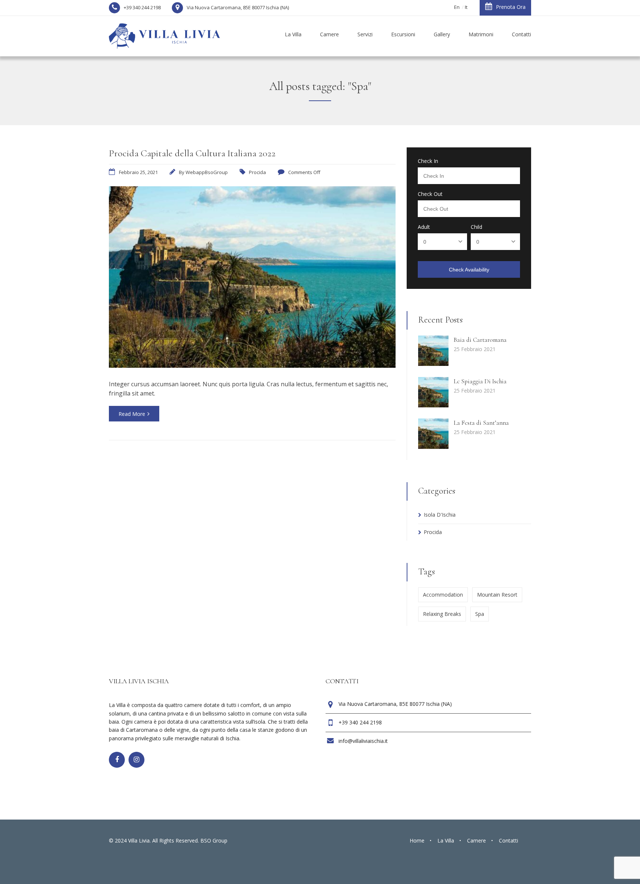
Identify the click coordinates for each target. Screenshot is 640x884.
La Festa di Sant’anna (481, 423)
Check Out (430, 194)
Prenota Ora (511, 6)
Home (417, 840)
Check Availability (469, 270)
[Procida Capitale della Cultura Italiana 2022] (252, 365)
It (466, 7)
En (457, 7)
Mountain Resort (497, 594)
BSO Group (213, 840)
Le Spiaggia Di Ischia (480, 381)
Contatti (508, 840)
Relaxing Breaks (442, 613)
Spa (479, 613)
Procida (257, 172)
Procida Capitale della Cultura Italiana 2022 (192, 153)
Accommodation (443, 594)
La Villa (445, 840)
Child (476, 227)
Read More (132, 413)
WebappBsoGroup (207, 172)
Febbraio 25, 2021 (138, 172)
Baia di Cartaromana (480, 340)
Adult (424, 227)
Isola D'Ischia (440, 514)
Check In (428, 161)
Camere (476, 840)
